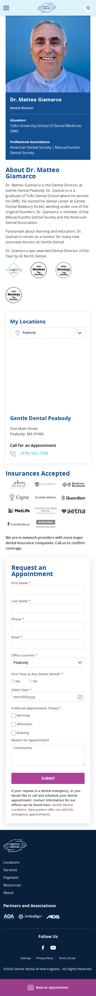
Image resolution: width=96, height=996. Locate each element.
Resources (12, 885)
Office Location (23, 655)
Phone (16, 619)
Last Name (19, 601)
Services (10, 869)
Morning (23, 715)
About (8, 892)
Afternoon (24, 724)
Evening (23, 732)
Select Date (20, 690)
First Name (19, 583)
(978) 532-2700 (34, 453)
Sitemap (26, 958)
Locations (11, 862)
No (35, 681)
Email (15, 637)
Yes (17, 681)
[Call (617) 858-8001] (88, 7)
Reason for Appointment (30, 740)
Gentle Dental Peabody (40, 418)
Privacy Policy (44, 958)
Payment (10, 877)
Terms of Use (67, 958)
